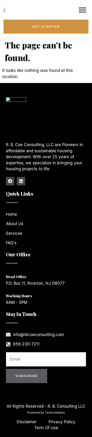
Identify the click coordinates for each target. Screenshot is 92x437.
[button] (82, 10)
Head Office (16, 276)
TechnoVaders (55, 412)
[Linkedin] (21, 181)
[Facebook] (10, 181)
